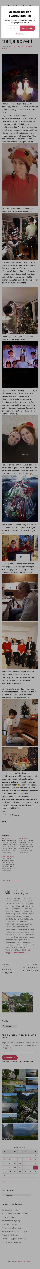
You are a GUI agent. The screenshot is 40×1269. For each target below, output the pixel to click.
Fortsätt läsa (20, 34)
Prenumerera (27, 28)
